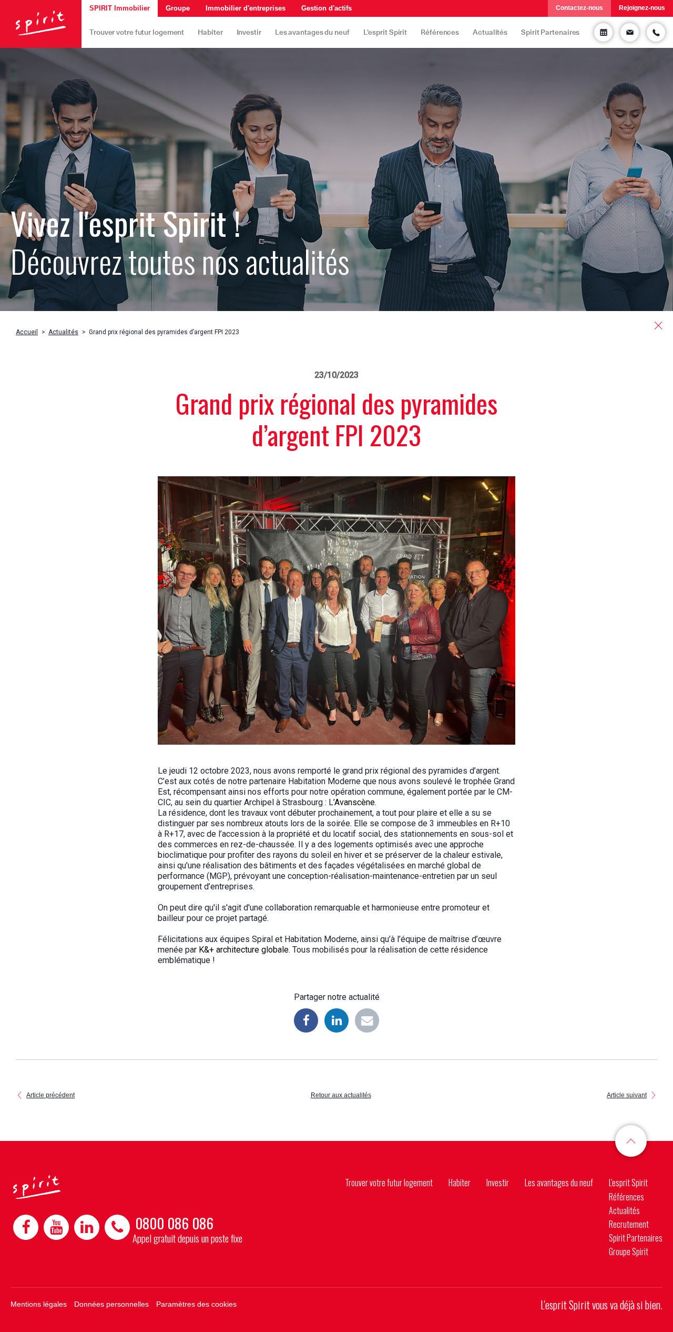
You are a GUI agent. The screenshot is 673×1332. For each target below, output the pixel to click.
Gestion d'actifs (326, 8)
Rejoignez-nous (642, 8)
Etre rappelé (656, 32)
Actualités (490, 31)
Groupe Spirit (628, 1251)
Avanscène (354, 802)
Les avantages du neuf (312, 31)
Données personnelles (111, 1304)
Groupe (178, 8)
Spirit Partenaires (550, 31)
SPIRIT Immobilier (119, 8)
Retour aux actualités (341, 1095)
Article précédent (50, 1095)
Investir (249, 31)
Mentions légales (39, 1304)
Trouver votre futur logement (136, 31)
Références (440, 31)
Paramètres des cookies (196, 1304)
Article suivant (627, 1095)
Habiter (210, 31)
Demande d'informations (629, 32)
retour (658, 325)
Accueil (27, 332)
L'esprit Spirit (385, 31)
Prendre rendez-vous (603, 32)
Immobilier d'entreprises (245, 8)
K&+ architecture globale (244, 950)
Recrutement (629, 1224)
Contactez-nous (579, 8)
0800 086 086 (174, 1223)
